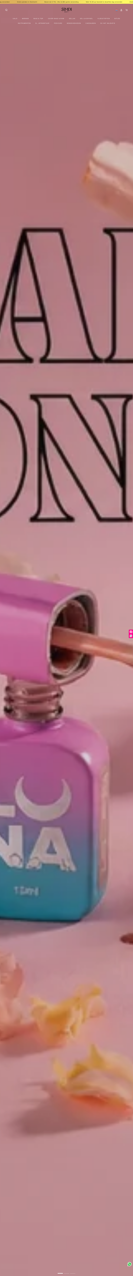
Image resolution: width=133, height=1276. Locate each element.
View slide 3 (72, 1272)
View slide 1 (60, 1272)
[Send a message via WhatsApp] (129, 1264)
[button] (6, 10)
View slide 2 (66, 1272)
